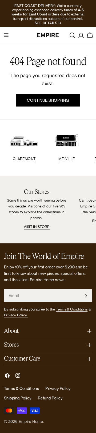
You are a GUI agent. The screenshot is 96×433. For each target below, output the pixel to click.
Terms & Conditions (71, 309)
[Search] (72, 35)
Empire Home (31, 421)
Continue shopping (48, 100)
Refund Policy (50, 397)
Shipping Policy (17, 397)
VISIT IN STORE (37, 226)
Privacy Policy (57, 388)
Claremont (24, 159)
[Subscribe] (85, 295)
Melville (66, 159)
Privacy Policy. (16, 315)
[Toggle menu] (6, 35)
